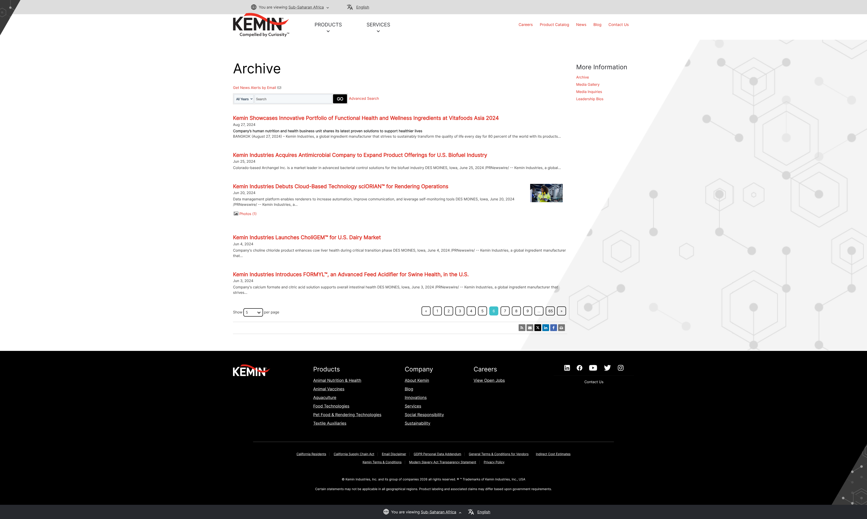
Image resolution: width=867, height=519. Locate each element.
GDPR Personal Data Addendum (437, 454)
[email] (530, 327)
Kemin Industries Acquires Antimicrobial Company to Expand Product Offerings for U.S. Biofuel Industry (360, 155)
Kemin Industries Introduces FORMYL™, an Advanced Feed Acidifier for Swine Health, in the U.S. (351, 274)
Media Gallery (588, 84)
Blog (597, 25)
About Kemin (417, 380)
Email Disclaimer (394, 454)
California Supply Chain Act (354, 454)
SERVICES (378, 25)
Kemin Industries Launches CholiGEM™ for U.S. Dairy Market (307, 237)
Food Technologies (331, 406)
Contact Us (618, 25)
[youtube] (593, 368)
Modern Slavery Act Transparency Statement (442, 462)
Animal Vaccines (328, 389)
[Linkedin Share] (545, 327)
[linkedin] (567, 368)
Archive (582, 77)
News (581, 25)
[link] (261, 24)
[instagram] (621, 368)
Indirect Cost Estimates (553, 454)
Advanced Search (364, 98)
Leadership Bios (590, 99)
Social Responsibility (424, 414)
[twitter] (607, 368)
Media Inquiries (589, 91)
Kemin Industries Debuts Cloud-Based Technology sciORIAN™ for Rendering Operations (340, 186)
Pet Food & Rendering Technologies (347, 414)
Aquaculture (324, 397)
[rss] (522, 327)
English (362, 7)
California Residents (311, 454)
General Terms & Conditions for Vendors (499, 454)
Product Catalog (554, 25)
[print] (561, 327)
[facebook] (579, 368)
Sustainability (417, 423)
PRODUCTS (328, 25)
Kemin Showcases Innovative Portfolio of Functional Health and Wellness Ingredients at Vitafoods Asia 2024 (366, 118)
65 (550, 311)
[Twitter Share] (537, 327)
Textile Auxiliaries (329, 423)
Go (340, 99)
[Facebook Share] (553, 327)
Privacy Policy (494, 462)
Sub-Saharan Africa (306, 7)
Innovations (416, 397)
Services (413, 406)
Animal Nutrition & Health (337, 380)
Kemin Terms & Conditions (382, 462)
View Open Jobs (489, 380)
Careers (526, 25)
